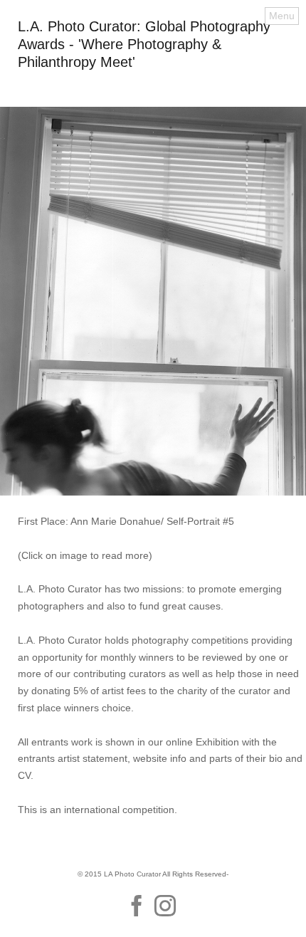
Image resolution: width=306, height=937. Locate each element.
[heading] (153, 63)
